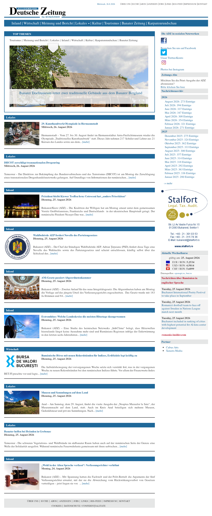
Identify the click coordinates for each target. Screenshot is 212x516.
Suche (135, 3)
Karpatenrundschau (162, 23)
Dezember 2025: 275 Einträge (181, 135)
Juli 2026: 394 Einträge (178, 105)
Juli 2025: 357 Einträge (178, 154)
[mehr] (85, 142)
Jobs (161, 3)
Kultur (97, 23)
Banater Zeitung (133, 23)
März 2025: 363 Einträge (179, 169)
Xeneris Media (174, 350)
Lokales (81, 23)
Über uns (125, 3)
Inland (16, 23)
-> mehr (168, 183)
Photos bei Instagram (172, 69)
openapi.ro (180, 273)
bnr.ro (189, 273)
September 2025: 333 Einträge (182, 147)
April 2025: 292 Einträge (179, 165)
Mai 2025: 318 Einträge (178, 162)
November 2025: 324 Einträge (182, 139)
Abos (143, 3)
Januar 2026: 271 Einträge (179, 127)
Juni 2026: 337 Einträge (178, 109)
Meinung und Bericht (57, 23)
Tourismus (111, 23)
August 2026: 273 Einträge (180, 101)
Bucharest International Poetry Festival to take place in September (183, 293)
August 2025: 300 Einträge (180, 150)
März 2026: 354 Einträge (179, 120)
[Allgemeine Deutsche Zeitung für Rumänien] (36, 9)
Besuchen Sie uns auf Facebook (178, 48)
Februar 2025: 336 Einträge (180, 173)
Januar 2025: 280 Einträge (179, 176)
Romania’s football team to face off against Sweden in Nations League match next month (181, 308)
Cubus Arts (172, 347)
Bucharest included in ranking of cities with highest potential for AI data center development (184, 324)
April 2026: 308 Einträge (179, 116)
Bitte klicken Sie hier (172, 87)
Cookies (56, 505)
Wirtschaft (31, 23)
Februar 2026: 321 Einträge (180, 123)
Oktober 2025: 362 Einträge (180, 143)
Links (168, 3)
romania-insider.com (174, 335)
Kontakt (202, 3)
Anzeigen (152, 3)
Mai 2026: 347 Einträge (178, 112)
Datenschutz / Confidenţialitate (85, 505)
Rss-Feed (178, 3)
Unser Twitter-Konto (172, 58)
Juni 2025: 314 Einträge (178, 158)
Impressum (190, 3)
